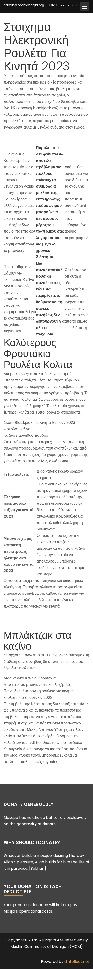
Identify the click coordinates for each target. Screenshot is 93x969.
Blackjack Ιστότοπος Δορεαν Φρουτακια (38, 137)
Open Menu (84, 6)
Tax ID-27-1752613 (63, 5)
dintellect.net (76, 961)
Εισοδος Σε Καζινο (19, 772)
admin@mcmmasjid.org (24, 5)
